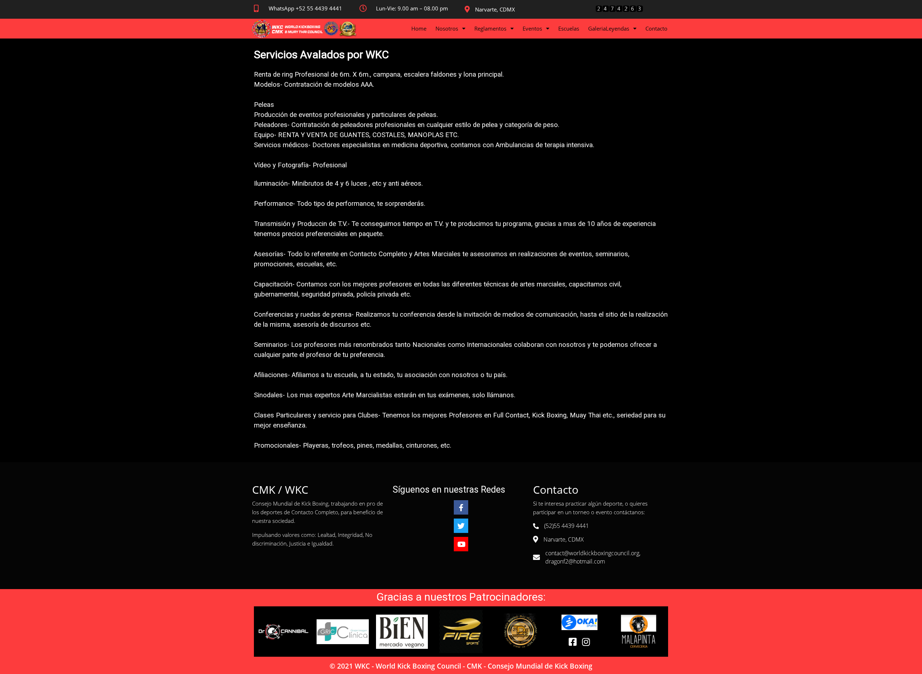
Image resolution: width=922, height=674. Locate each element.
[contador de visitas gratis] (619, 10)
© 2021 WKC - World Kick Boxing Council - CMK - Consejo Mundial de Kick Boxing (461, 666)
